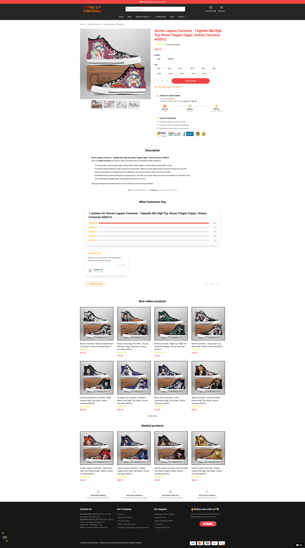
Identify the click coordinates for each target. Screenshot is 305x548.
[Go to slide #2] (109, 104)
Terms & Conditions (125, 517)
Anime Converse (104, 161)
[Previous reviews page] (206, 284)
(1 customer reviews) (172, 45)
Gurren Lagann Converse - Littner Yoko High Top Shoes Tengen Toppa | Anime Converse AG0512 (96, 471)
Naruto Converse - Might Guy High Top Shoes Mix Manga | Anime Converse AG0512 (170, 347)
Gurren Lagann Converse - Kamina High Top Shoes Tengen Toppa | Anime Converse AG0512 (171, 471)
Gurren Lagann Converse (113, 24)
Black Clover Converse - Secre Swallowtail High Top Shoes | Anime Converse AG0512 (169, 401)
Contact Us (159, 524)
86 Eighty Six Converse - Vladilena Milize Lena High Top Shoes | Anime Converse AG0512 (132, 401)
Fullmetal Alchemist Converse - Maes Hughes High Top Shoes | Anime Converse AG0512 (95, 401)
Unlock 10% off (5, 537)
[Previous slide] (83, 63)
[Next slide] (146, 63)
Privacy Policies (123, 521)
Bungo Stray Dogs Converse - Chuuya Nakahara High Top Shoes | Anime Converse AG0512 (133, 347)
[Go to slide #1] (96, 104)
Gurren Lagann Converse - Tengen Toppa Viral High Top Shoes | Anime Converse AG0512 (207, 471)
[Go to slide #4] (134, 104)
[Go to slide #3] (121, 104)
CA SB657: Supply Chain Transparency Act (133, 527)
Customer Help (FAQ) (162, 527)
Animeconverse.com (116, 183)
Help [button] (300, 545)
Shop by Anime (94, 24)
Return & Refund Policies (164, 521)
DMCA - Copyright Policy (127, 524)
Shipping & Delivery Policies (165, 514)
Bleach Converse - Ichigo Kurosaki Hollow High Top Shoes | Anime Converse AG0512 (206, 401)
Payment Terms (160, 517)
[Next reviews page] (218, 284)
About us (121, 514)
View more (152, 416)
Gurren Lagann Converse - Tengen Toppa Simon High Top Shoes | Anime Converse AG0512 (133, 471)
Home (82, 24)
